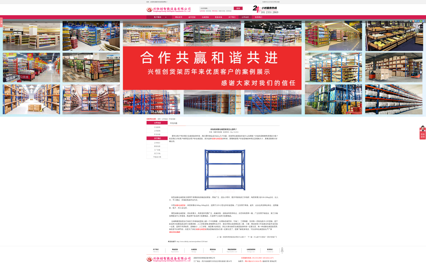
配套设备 (218, 17)
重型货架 (215, 11)
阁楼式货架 (222, 11)
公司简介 (157, 143)
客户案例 (157, 17)
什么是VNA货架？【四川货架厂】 (265, 237)
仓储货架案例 (251, 249)
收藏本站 (265, 2)
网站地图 (277, 2)
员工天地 (157, 153)
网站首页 (178, 17)
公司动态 (245, 17)
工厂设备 (157, 150)
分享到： (406, 21)
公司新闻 (157, 131)
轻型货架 (208, 11)
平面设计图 (157, 157)
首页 (159, 119)
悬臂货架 (229, 11)
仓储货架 (205, 17)
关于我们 (232, 17)
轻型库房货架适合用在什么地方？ (234, 237)
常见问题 (172, 119)
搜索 (238, 8)
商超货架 (175, 249)
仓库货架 (202, 11)
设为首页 (271, 2)
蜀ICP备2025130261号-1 (254, 261)
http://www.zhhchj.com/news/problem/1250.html (192, 241)
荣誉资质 (157, 146)
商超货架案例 (232, 249)
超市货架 (192, 17)
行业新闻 (157, 127)
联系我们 (258, 17)
